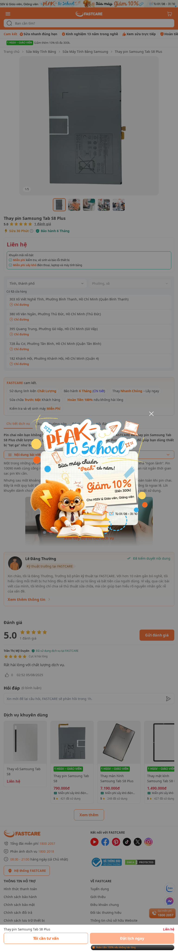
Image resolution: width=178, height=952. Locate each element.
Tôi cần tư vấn (46, 938)
